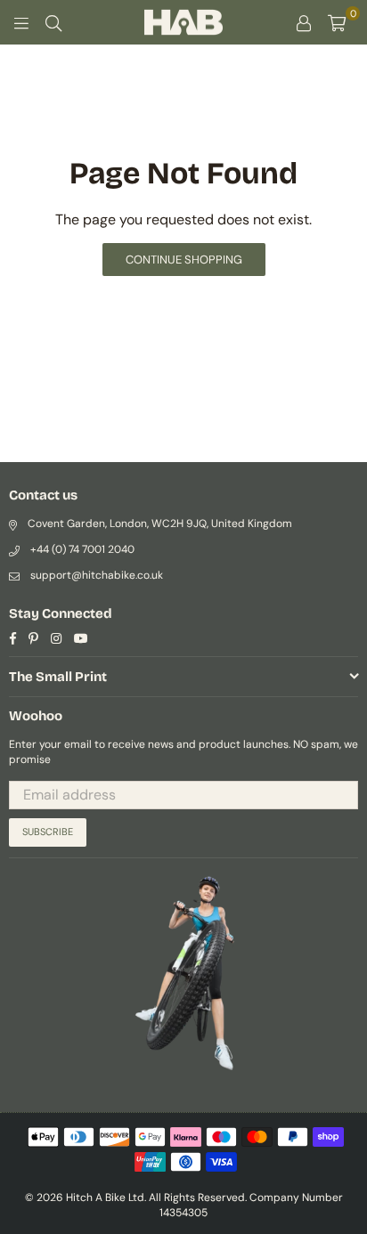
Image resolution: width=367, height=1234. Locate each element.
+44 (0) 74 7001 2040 (82, 549)
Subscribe (47, 831)
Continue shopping (184, 259)
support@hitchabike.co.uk (96, 575)
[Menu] (21, 22)
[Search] (53, 22)
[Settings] (304, 22)
